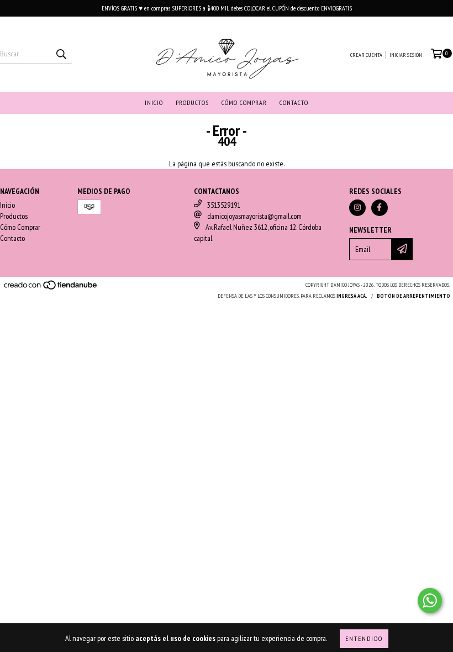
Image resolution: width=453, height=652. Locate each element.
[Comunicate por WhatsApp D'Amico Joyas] (430, 600)
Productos (192, 102)
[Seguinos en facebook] (379, 207)
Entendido (364, 638)
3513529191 (223, 205)
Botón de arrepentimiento (413, 295)
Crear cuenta (366, 55)
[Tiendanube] (51, 288)
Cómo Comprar (244, 102)
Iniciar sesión (405, 55)
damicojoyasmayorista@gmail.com (254, 216)
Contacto (294, 102)
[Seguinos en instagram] (357, 207)
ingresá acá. (351, 295)
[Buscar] (61, 54)
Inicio (154, 102)
